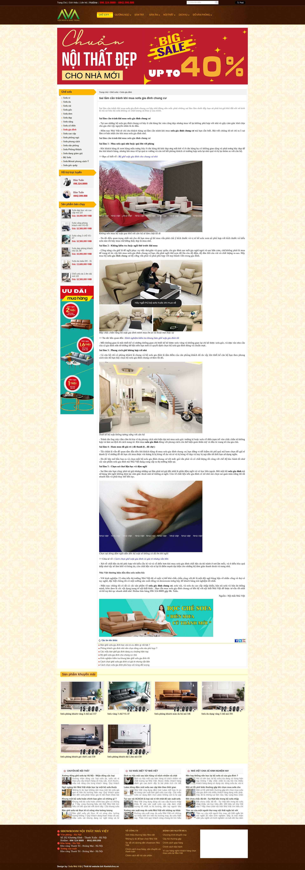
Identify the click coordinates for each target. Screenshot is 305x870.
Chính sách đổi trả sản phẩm (138, 855)
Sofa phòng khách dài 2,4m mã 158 (124, 757)
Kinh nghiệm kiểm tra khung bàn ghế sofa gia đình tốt (125, 658)
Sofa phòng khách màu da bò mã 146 (172, 714)
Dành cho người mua (174, 831)
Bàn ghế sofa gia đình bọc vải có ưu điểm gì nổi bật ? (125, 645)
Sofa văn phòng (71, 145)
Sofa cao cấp (69, 133)
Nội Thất (168, 15)
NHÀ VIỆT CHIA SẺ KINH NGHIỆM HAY (210, 771)
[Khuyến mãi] (152, 84)
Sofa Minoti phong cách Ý (76, 161)
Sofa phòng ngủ (71, 137)
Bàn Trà (139, 15)
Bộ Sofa (67, 157)
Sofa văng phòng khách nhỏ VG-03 (80, 224)
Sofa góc (67, 110)
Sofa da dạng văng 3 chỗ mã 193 (217, 714)
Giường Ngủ (122, 15)
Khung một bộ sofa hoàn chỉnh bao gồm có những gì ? (89, 799)
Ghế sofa (104, 15)
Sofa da (67, 102)
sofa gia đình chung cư (118, 255)
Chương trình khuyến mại (174, 835)
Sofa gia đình (69, 129)
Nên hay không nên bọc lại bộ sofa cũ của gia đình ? (212, 775)
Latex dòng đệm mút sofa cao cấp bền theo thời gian (150, 787)
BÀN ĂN (153, 15)
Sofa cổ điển (69, 125)
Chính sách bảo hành (172, 847)
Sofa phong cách (71, 141)
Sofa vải (67, 106)
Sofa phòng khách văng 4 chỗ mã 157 (78, 714)
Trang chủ (103, 92)
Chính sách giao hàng (173, 843)
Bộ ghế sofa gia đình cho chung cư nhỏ (118, 655)
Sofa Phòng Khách (72, 149)
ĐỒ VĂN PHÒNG (201, 15)
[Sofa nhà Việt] (77, 14)
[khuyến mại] (77, 413)
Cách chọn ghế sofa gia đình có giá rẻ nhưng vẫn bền (125, 661)
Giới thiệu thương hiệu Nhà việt (140, 835)
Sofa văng (68, 121)
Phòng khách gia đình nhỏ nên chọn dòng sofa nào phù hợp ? (128, 648)
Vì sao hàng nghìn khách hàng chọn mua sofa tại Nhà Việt (179, 852)
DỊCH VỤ (183, 15)
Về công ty (131, 831)
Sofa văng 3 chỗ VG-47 (118, 714)
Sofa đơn (67, 114)
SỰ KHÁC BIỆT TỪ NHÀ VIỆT (143, 771)
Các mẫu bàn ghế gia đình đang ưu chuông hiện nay (124, 651)
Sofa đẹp (67, 118)
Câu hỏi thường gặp (172, 839)
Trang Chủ (62, 2)
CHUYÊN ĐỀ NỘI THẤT (78, 771)
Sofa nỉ (66, 98)
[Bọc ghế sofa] (155, 636)
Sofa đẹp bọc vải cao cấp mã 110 (82, 211)
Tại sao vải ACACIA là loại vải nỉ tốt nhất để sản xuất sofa (152, 799)
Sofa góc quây (70, 165)
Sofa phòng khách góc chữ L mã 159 (77, 757)
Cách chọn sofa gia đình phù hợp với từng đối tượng (124, 665)
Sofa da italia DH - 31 (82, 261)
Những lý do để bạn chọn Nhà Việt (141, 839)
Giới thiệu (73, 2)
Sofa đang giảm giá (72, 153)
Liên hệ (83, 2)
